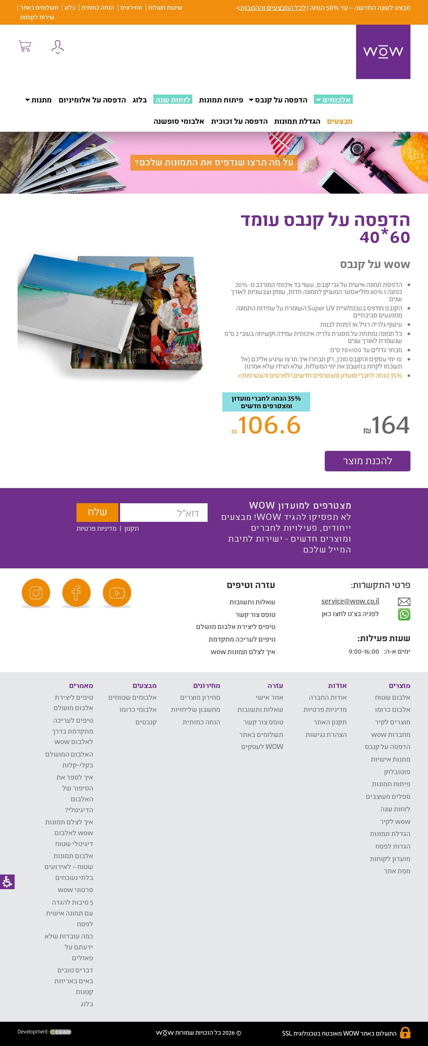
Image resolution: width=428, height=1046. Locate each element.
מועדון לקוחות (390, 858)
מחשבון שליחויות (195, 709)
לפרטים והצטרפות (266, 375)
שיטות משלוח (165, 7)
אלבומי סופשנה (178, 121)
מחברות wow (390, 734)
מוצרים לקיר (392, 721)
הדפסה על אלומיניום (92, 100)
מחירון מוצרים (200, 697)
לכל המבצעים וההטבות (273, 7)
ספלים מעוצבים (388, 796)
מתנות (41, 100)
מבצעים (340, 121)
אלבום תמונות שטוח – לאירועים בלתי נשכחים (68, 866)
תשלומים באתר (39, 7)
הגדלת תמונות (297, 121)
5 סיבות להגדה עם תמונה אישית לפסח (69, 913)
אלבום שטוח (392, 697)
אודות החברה (328, 697)
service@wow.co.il (350, 600)
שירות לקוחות (37, 17)
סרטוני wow (75, 889)
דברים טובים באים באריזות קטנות (73, 980)
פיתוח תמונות (221, 100)
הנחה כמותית (98, 7)
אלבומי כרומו (138, 709)
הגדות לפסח (392, 845)
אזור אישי (269, 697)
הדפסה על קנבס (281, 100)
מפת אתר (397, 870)
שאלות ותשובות (252, 601)
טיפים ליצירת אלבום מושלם (235, 626)
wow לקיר (395, 821)
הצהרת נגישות (326, 734)
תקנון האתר (330, 721)
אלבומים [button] (336, 100)
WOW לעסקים (262, 746)
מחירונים (131, 7)
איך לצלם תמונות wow (243, 651)
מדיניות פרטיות (96, 528)
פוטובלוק (397, 771)
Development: (34, 1032)
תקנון (131, 528)
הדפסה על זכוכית (239, 121)
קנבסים (146, 721)
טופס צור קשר (255, 614)
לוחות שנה (172, 100)
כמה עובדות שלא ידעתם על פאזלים (69, 946)
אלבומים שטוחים (132, 697)
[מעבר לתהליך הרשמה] (24, 46)
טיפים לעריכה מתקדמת (242, 638)
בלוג (69, 7)
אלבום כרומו (392, 709)
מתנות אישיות (390, 758)
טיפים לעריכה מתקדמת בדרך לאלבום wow (72, 731)
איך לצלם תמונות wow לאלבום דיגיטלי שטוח (69, 832)
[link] (118, 593)
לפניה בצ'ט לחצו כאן (350, 613)
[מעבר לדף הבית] (383, 52)
